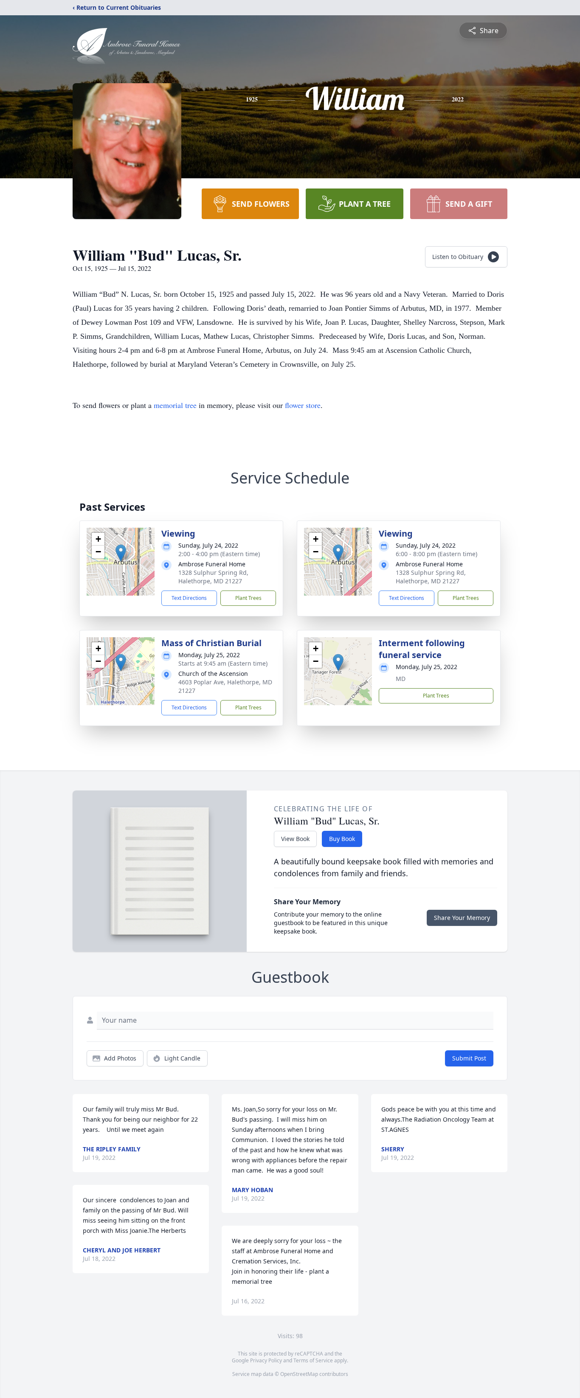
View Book (295, 839)
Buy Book (342, 839)
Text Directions (189, 598)
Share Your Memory (462, 918)
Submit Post (469, 1058)
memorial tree (175, 405)
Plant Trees (248, 598)
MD (400, 679)
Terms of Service (313, 1360)
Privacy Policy (266, 1360)
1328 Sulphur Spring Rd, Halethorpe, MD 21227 (213, 576)
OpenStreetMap (299, 1374)
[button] (120, 553)
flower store (303, 405)
